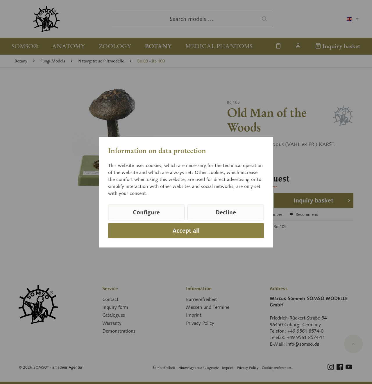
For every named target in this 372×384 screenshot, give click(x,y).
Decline (225, 212)
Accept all (186, 230)
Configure (146, 212)
